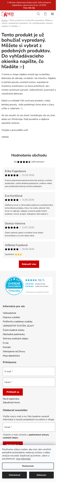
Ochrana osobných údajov (15, 338)
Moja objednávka (11, 355)
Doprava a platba (11, 317)
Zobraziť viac (29, 264)
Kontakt (7, 347)
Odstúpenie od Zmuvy (14, 351)
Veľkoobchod (9, 313)
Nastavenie (28, 466)
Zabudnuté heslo (11, 402)
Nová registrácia (11, 398)
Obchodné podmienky (14, 334)
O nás (6, 343)
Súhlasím (41, 475)
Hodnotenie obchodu (29, 155)
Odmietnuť (14, 475)
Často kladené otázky (13, 330)
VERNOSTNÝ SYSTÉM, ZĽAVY (18, 325)
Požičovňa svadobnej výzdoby (17, 321)
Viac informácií (23, 458)
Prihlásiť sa (12, 392)
